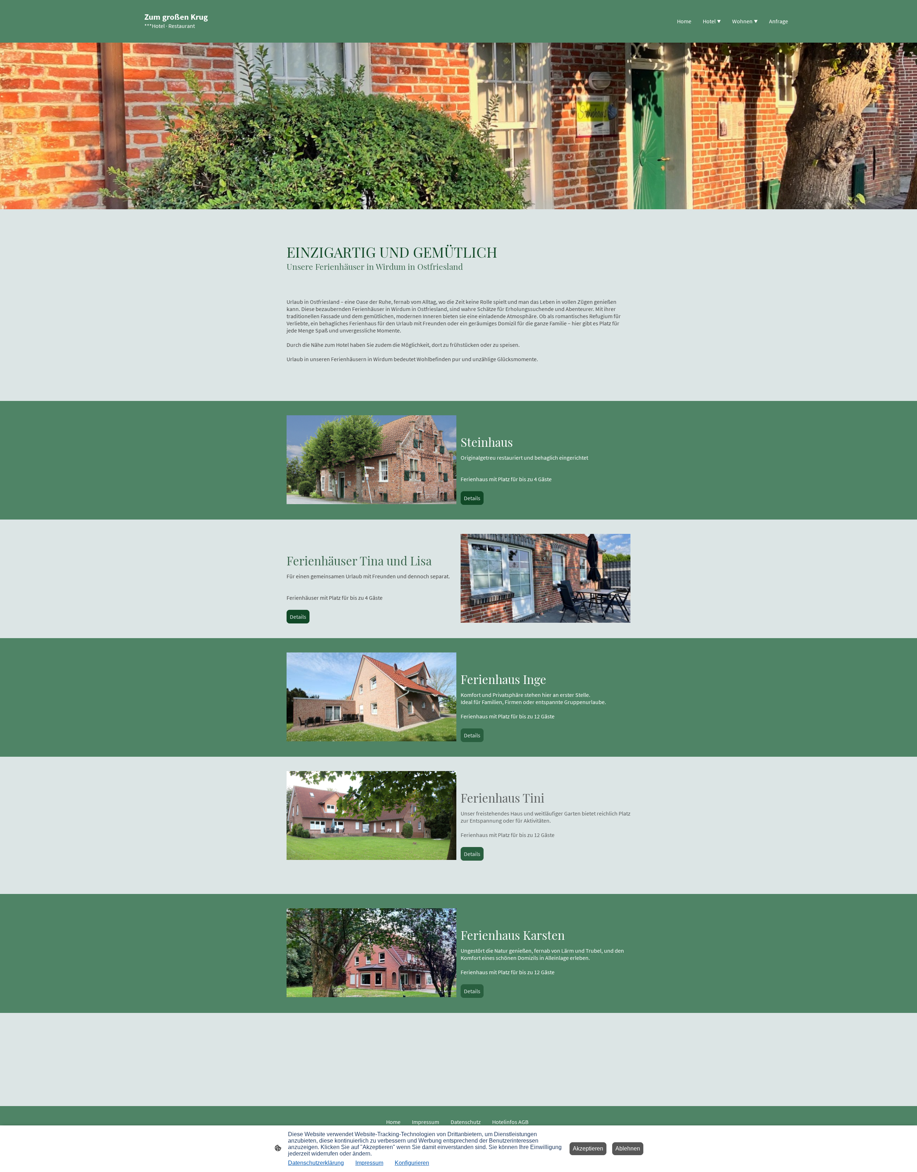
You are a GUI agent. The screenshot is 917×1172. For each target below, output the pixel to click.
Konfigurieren (412, 1163)
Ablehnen (627, 1148)
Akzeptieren (588, 1148)
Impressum (369, 1163)
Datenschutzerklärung (316, 1163)
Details (472, 498)
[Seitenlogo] (177, 36)
